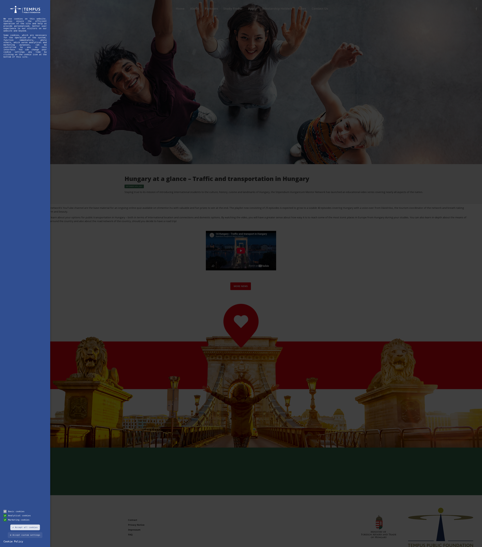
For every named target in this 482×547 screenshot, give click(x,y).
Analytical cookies (19, 515)
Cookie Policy (13, 541)
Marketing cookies (18, 520)
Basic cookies (16, 511)
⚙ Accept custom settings (25, 535)
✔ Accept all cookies (25, 527)
